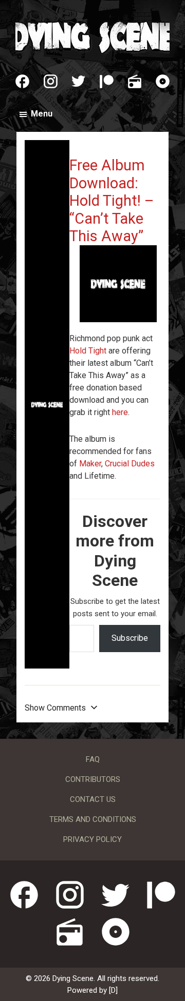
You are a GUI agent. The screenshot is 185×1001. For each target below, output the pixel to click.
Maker (90, 463)
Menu (41, 114)
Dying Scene (92, 36)
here (120, 412)
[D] (113, 990)
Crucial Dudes (130, 463)
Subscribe (130, 638)
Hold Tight (87, 351)
